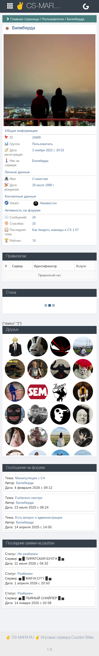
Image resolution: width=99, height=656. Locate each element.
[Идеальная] (15, 437)
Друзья (12, 329)
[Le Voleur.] (83, 414)
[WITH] (60, 414)
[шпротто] (83, 346)
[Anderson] (15, 346)
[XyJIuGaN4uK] (83, 369)
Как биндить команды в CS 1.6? (55, 230)
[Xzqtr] (60, 346)
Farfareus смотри (28, 498)
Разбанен (25, 573)
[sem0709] (37, 391)
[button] (7, 28)
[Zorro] (60, 391)
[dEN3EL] (15, 414)
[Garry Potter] (37, 437)
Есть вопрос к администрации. (39, 517)
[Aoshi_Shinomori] (83, 391)
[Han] (15, 391)
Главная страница (24, 19)
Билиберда (25, 483)
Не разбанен (28, 554)
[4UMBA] (15, 369)
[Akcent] (37, 369)
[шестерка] (60, 369)
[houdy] (60, 437)
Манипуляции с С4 (30, 478)
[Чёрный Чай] (83, 437)
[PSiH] (37, 346)
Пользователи (53, 19)
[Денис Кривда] (37, 414)
